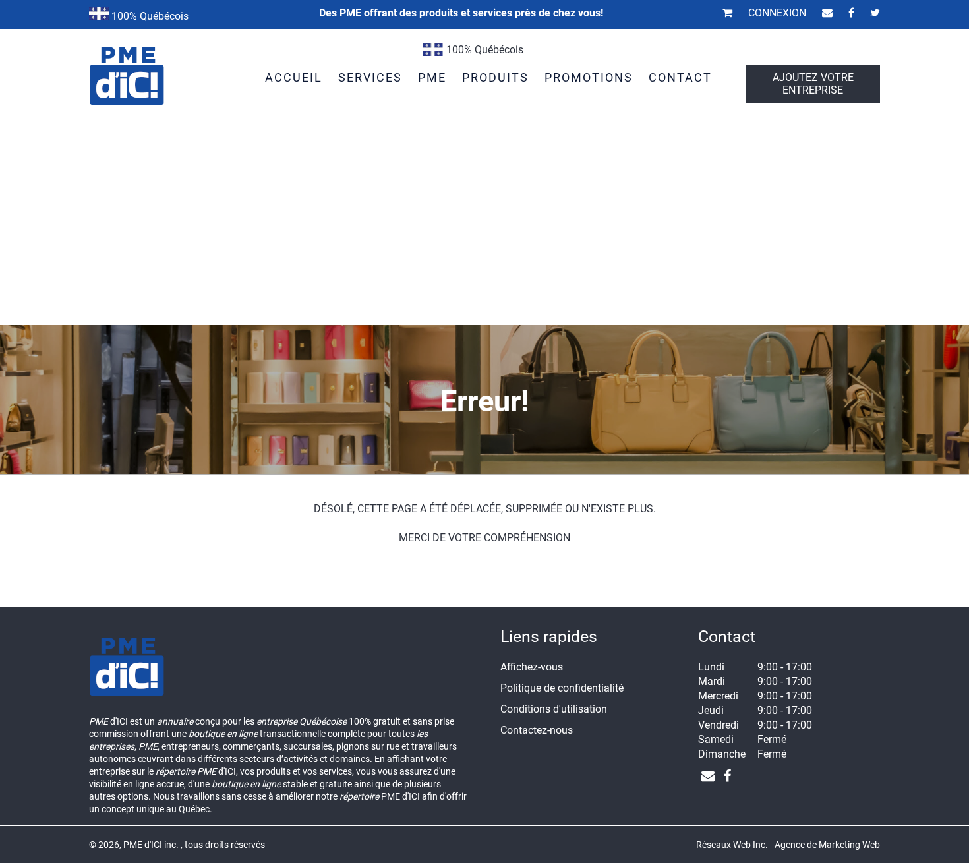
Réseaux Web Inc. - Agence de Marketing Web (788, 844)
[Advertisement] (484, 226)
